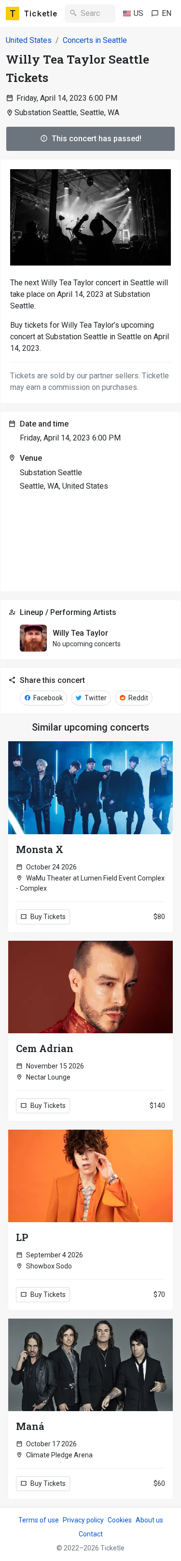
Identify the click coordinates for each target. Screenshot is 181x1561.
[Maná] (90, 1365)
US (138, 13)
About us (149, 1520)
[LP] (90, 1176)
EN (166, 13)
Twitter (95, 698)
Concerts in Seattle (95, 40)
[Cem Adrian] (90, 987)
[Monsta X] (90, 787)
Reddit (137, 698)
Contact (91, 1534)
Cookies (120, 1520)
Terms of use (38, 1520)
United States (29, 40)
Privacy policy (83, 1520)
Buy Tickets (47, 917)
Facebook (47, 698)
